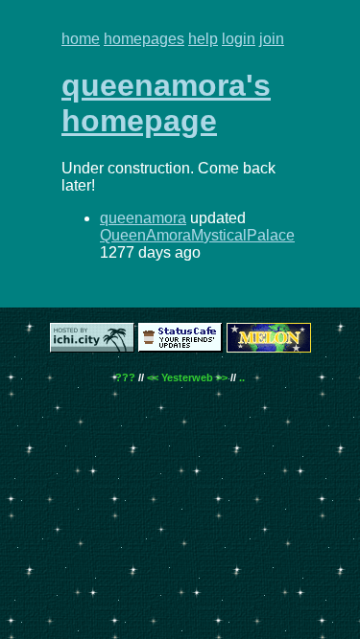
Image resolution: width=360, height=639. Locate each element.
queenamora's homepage (166, 103)
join (271, 39)
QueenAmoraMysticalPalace (197, 235)
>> (222, 377)
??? (125, 377)
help (203, 39)
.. (242, 377)
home (80, 39)
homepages (144, 39)
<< (152, 377)
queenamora (143, 218)
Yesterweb (187, 377)
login (238, 39)
